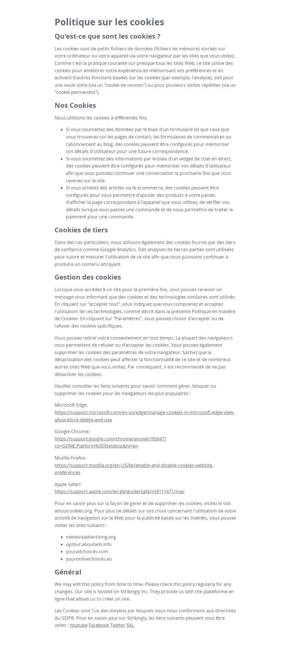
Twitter (117, 625)
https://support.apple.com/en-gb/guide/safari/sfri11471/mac (120, 491)
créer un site (115, 599)
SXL (130, 625)
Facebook (99, 625)
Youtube (79, 625)
